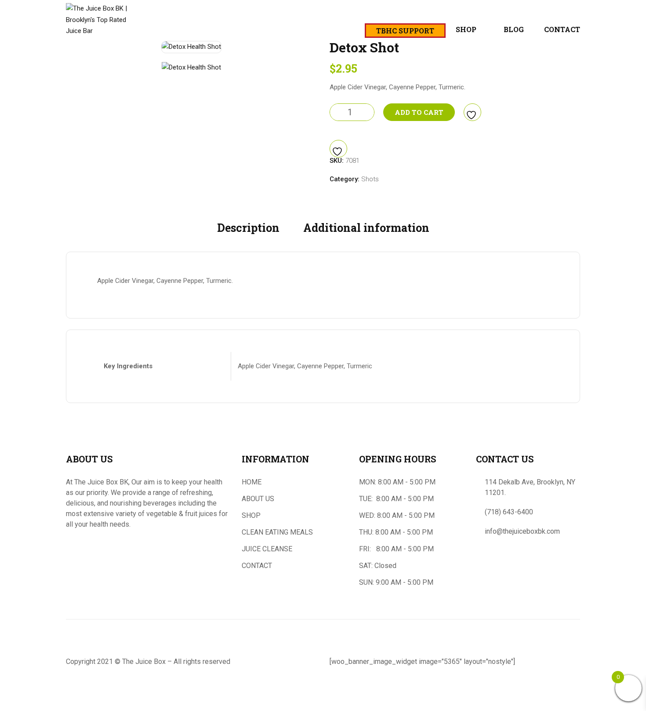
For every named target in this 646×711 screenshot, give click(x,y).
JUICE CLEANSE (267, 549)
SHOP (251, 515)
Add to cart (419, 112)
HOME (251, 482)
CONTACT (257, 565)
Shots (370, 179)
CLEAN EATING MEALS (277, 532)
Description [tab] (248, 227)
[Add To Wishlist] (472, 112)
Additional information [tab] (366, 227)
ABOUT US (258, 499)
